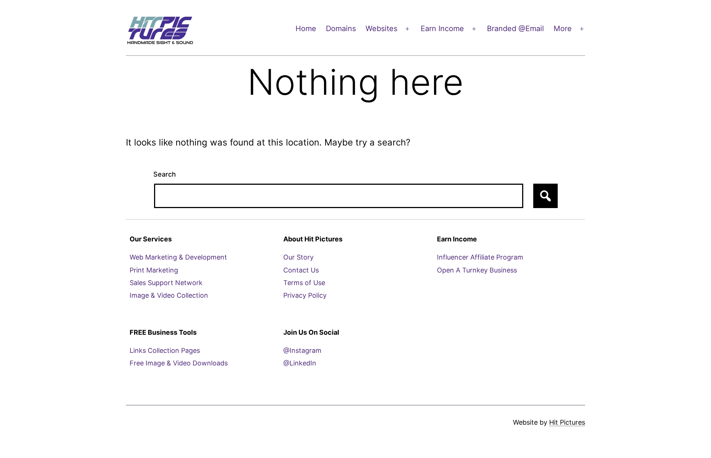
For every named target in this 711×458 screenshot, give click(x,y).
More (563, 28)
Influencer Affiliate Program (480, 257)
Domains (341, 28)
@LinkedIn (299, 363)
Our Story (298, 257)
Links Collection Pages (165, 350)
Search (164, 174)
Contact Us (301, 270)
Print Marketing (154, 270)
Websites (381, 28)
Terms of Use (304, 283)
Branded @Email (515, 28)
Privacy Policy (305, 295)
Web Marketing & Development (178, 257)
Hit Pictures (567, 422)
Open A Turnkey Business (477, 270)
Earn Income (442, 28)
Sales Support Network (166, 283)
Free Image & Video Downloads (179, 363)
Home (306, 28)
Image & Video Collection (169, 295)
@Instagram (302, 350)
